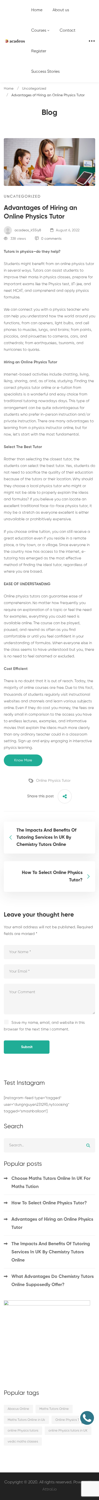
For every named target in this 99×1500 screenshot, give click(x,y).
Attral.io (49, 1489)
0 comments (51, 239)
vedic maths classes (23, 1441)
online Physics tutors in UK (68, 1430)
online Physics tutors (23, 1430)
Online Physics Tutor (53, 781)
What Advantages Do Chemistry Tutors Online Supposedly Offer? (52, 1280)
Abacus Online (18, 1409)
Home (8, 88)
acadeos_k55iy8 (27, 230)
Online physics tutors (22, 596)
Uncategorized (34, 88)
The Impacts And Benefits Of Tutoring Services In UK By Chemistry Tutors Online (50, 1252)
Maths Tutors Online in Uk (26, 1420)
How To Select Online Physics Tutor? (49, 1203)
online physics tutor (77, 264)
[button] (87, 1418)
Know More (23, 760)
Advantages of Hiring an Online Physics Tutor (52, 1223)
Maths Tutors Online (54, 1409)
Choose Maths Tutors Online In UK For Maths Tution (50, 1182)
